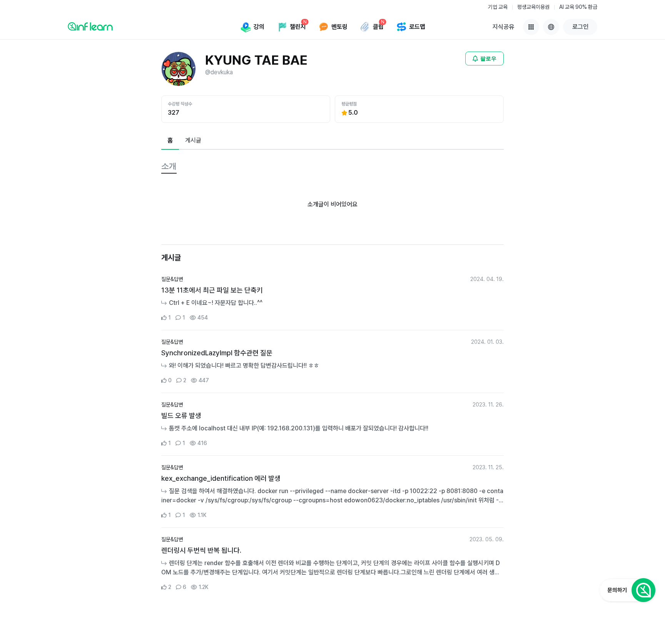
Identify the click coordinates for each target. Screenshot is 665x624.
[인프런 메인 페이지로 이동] (90, 26)
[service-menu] (531, 27)
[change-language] (551, 27)
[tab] (170, 141)
